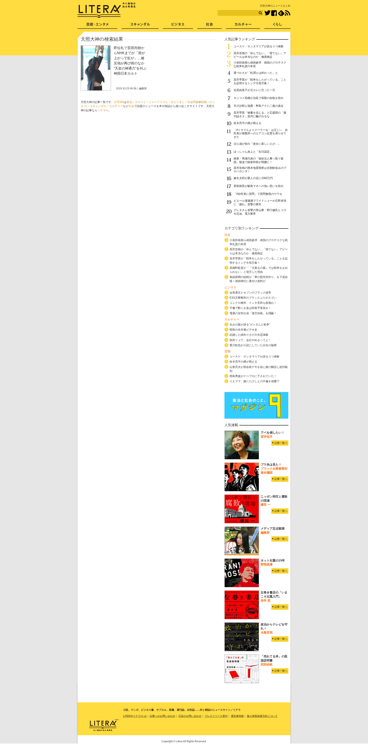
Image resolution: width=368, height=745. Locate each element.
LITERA (119, 102)
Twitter (267, 13)
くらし (277, 25)
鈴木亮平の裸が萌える (247, 123)
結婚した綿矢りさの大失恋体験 (249, 334)
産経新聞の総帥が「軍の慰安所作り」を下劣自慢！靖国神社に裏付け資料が (259, 279)
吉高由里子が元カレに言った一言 (254, 90)
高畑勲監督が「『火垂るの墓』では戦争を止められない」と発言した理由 (259, 269)
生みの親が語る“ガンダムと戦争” (250, 324)
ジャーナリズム (158, 102)
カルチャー (116, 106)
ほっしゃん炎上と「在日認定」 (253, 151)
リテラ (101, 110)
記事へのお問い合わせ (162, 716)
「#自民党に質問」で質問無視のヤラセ (258, 193)
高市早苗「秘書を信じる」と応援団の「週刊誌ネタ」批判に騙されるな (260, 114)
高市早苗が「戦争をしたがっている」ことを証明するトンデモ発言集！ (260, 81)
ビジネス (178, 25)
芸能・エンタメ (97, 25)
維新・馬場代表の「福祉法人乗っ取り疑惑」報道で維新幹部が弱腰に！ (258, 160)
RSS (287, 13)
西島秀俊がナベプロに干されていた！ (253, 376)
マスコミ (140, 102)
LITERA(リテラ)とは (135, 716)
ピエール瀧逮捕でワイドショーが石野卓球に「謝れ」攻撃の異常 (260, 202)
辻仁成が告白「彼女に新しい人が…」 (257, 143)
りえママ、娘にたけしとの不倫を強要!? (254, 381)
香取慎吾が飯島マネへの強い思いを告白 (258, 186)
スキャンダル (98, 106)
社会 (131, 106)
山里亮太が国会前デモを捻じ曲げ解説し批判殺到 (259, 369)
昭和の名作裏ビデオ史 (243, 329)
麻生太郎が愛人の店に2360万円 (253, 178)
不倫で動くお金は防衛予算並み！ (250, 308)
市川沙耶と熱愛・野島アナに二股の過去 (258, 105)
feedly (281, 13)
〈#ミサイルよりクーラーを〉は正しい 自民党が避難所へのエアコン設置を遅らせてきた (261, 133)
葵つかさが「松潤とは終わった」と (256, 72)
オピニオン (178, 102)
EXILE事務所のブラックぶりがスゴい (253, 297)
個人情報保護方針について (262, 716)
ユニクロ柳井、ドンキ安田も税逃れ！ (253, 302)
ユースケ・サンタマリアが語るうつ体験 (258, 46)
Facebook (274, 13)
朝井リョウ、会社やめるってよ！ (250, 340)
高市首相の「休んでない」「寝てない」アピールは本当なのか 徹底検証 (260, 55)
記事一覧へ (281, 442)
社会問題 (192, 102)
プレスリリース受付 (216, 716)
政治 (129, 102)
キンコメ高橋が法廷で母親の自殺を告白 (258, 98)
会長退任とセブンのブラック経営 (250, 292)
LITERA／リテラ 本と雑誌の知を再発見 (107, 10)
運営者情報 (237, 716)
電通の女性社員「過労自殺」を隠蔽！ (253, 313)
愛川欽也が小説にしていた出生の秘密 (253, 345)
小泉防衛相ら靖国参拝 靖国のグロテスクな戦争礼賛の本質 (259, 242)
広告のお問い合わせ (189, 716)
